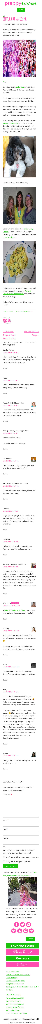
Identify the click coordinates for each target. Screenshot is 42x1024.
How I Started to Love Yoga (16, 1013)
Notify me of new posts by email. (18, 861)
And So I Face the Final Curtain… (18, 975)
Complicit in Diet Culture (15, 984)
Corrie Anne (7, 458)
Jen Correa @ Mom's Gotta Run (15, 483)
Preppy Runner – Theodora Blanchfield (24, 1019)
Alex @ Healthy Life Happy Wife (15, 431)
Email (5, 829)
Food (30, 311)
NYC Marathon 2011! (13, 1001)
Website (6, 838)
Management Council (11, 123)
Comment (7, 794)
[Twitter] (22, 927)
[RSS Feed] (19, 933)
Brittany (6, 628)
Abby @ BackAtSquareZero (13, 403)
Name (6, 820)
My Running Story (12, 1010)
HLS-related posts (9, 237)
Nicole (5, 753)
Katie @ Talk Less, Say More (14, 564)
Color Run (20, 87)
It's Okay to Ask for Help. (15, 1007)
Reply (5, 368)
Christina (6, 539)
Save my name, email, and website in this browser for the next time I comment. (18, 851)
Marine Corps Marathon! (15, 1004)
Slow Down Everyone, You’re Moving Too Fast (9, 335)
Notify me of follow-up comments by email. (22, 857)
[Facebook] (16, 927)
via (4, 81)
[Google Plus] (13, 933)
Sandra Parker (8, 350)
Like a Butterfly (11, 978)
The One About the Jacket (15, 981)
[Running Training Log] (25, 933)
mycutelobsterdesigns (26, 1022)
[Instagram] (28, 927)
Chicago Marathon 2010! (15, 998)
